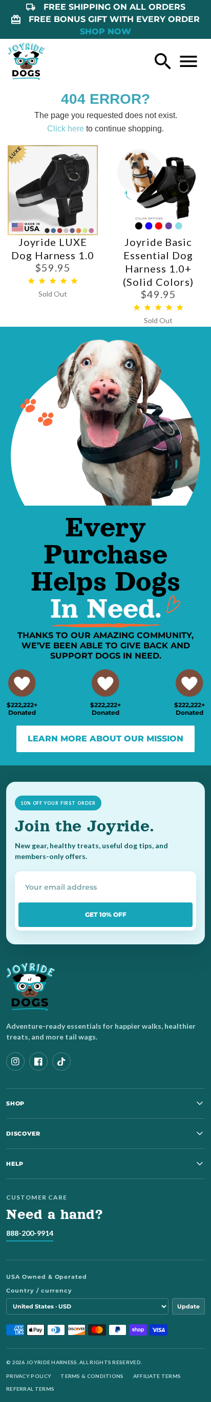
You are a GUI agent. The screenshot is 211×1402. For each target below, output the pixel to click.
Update (188, 1306)
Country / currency (39, 1290)
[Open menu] (188, 61)
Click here (65, 128)
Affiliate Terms (157, 1376)
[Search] (163, 61)
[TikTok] (61, 1061)
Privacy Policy (28, 1376)
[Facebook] (38, 1061)
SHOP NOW (105, 31)
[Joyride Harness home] (27, 61)
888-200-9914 (29, 1233)
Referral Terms (30, 1389)
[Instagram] (15, 1061)
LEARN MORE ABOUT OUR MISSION (105, 738)
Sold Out (52, 293)
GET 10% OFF (105, 914)
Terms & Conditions (91, 1376)
